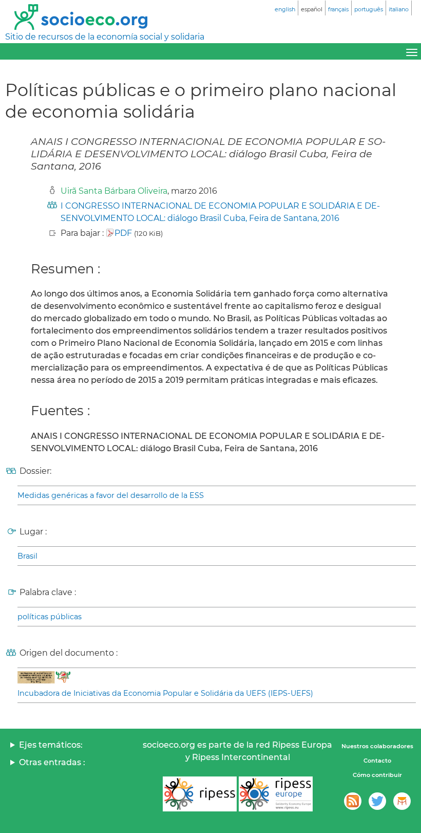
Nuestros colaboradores (377, 746)
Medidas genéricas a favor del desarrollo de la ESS (110, 495)
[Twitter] (377, 801)
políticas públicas (49, 616)
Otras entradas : (52, 762)
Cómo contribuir (377, 775)
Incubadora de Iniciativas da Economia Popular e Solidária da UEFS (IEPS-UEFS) (165, 693)
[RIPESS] (200, 793)
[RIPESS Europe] (276, 793)
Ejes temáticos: (51, 745)
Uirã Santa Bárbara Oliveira (114, 191)
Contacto (377, 760)
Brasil (27, 556)
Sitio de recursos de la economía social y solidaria (104, 37)
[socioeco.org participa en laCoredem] (402, 801)
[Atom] (352, 801)
